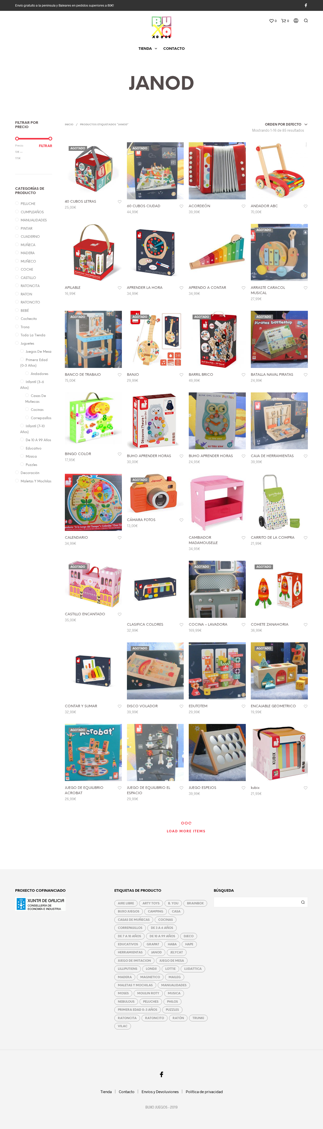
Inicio (69, 124)
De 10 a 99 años (38, 440)
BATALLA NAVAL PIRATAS (272, 375)
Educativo (33, 448)
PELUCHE (28, 204)
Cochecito (29, 319)
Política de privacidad (204, 1091)
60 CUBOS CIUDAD (143, 206)
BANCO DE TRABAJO (83, 375)
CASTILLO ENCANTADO (85, 614)
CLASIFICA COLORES (145, 625)
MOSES (123, 993)
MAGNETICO (150, 977)
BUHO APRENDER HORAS (149, 456)
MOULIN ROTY (148, 993)
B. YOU (173, 903)
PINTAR (26, 228)
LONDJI (151, 969)
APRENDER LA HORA (145, 288)
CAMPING (155, 911)
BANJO (133, 375)
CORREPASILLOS (130, 928)
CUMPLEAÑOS (32, 212)
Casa (176, 911)
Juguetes (27, 343)
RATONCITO (30, 302)
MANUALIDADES (34, 220)
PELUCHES (150, 1001)
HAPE (189, 944)
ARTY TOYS (151, 903)
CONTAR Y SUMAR (81, 706)
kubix (255, 788)
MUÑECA (28, 245)
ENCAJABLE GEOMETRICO (273, 706)
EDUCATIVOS (128, 944)
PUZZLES (172, 1010)
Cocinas (37, 410)
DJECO (189, 936)
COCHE (27, 269)
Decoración (30, 473)
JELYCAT (176, 952)
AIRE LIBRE (126, 903)
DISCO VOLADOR (142, 706)
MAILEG (175, 977)
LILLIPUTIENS (127, 969)
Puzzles (31, 465)
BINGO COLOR (78, 454)
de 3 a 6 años (162, 928)
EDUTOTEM (198, 706)
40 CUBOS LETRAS (80, 202)
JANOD (156, 952)
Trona (25, 327)
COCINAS (165, 920)
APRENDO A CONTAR (207, 288)
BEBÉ (25, 311)
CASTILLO (28, 278)
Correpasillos (41, 418)
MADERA (28, 253)
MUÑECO (28, 261)
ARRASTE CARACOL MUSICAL (268, 290)
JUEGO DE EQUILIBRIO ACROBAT (84, 790)
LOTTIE (170, 969)
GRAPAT (153, 944)
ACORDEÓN (199, 206)
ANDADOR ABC (264, 206)
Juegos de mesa (38, 352)
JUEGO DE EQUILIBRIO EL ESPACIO (148, 790)
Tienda (145, 49)
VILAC (122, 1026)
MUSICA (174, 993)
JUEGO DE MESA (171, 960)
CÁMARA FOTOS (141, 520)
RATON (26, 294)
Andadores (39, 374)
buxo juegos (128, 911)
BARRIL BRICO (201, 375)
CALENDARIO (76, 538)
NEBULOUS (126, 1001)
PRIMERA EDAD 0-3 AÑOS (137, 1010)
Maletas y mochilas (36, 481)
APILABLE (72, 288)
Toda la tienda (33, 335)
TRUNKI (198, 1018)
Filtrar (45, 146)
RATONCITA (30, 286)
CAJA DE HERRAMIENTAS (272, 456)
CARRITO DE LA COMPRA (272, 538)
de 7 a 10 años (129, 936)
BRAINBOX (195, 903)
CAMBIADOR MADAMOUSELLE (203, 540)
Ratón (178, 1018)
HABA (172, 944)
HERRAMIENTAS (130, 952)
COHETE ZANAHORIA (269, 625)
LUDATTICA (193, 969)
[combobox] (286, 124)
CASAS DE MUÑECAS (134, 920)
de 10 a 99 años (162, 936)
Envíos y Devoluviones (160, 1091)
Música (31, 456)
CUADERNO (30, 237)
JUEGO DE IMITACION (134, 960)
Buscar (303, 902)
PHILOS (172, 1001)
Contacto (174, 49)
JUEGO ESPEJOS (202, 788)
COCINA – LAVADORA (208, 625)
